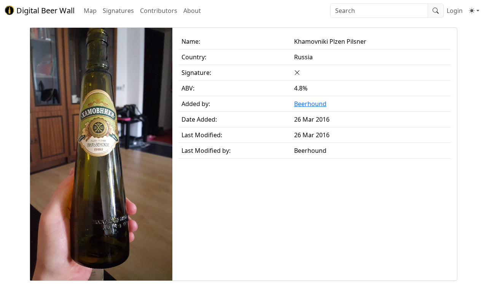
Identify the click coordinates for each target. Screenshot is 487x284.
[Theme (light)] (474, 10)
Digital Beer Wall (44, 10)
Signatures (118, 10)
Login (455, 10)
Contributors (158, 10)
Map (90, 10)
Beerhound (310, 104)
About (192, 10)
